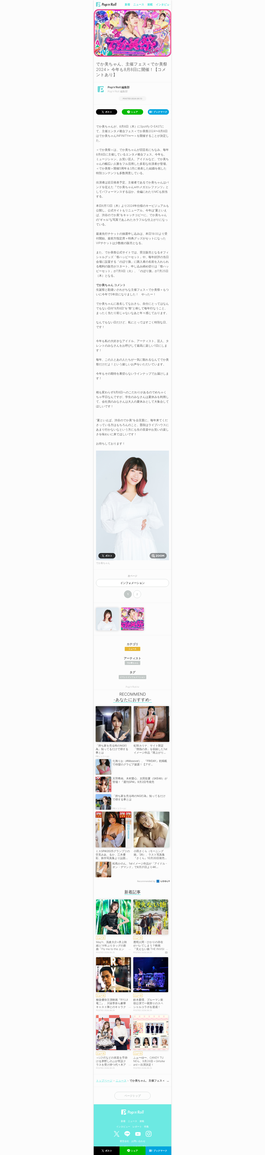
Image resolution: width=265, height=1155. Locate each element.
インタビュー (164, 4)
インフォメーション (132, 582)
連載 (150, 4)
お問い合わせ (138, 1141)
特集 (146, 1126)
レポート (137, 1126)
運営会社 (124, 1141)
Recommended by (146, 881)
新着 (127, 4)
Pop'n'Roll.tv (132, 686)
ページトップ (132, 1095)
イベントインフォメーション (132, 677)
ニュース (138, 4)
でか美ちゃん (132, 663)
